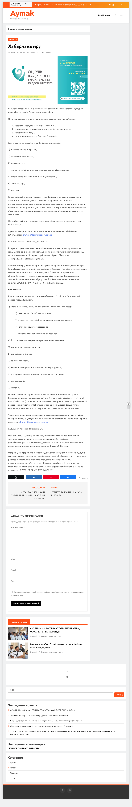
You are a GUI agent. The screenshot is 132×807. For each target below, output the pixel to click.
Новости (13, 39)
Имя (14, 559)
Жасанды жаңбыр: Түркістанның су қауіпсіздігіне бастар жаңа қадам (39, 715)
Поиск (11, 689)
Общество (14, 773)
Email (14, 570)
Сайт (13, 581)
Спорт (12, 778)
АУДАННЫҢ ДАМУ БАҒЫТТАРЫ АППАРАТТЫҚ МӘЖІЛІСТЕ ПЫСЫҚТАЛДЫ (55, 630)
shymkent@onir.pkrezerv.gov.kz (37, 234)
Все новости (104, 15)
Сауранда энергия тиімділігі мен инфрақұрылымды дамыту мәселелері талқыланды (59, 5)
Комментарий (18, 527)
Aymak (22, 13)
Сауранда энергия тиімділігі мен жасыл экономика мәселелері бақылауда (41, 726)
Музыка (13, 762)
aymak (13, 52)
